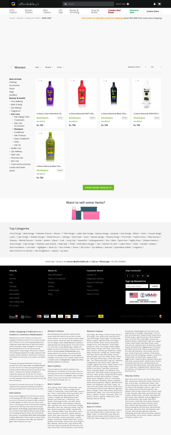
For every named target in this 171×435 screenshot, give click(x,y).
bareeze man (96, 352)
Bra (107, 240)
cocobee (149, 415)
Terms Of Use (93, 294)
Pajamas (71, 413)
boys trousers (129, 397)
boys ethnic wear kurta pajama (35, 415)
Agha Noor (119, 388)
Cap (98, 244)
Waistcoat (54, 423)
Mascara (108, 247)
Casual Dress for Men (70, 391)
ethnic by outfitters (73, 393)
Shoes (12, 88)
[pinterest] (138, 276)
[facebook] (128, 276)
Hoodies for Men (57, 403)
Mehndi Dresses (26, 240)
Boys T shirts (129, 379)
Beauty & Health (33, 18)
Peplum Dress (139, 237)
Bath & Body (16, 104)
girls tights (128, 349)
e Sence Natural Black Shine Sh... (114, 113)
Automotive (14, 294)
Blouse (57, 233)
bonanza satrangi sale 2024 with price (67, 425)
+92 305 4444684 (118, 261)
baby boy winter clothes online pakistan (141, 389)
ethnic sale (51, 425)
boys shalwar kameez (145, 381)
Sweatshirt (82, 240)
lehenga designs (139, 331)
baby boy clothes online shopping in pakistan (142, 386)
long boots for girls (152, 359)
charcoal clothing (58, 395)
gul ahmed (70, 417)
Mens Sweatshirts (69, 395)
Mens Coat (59, 407)
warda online (114, 368)
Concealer (30, 247)
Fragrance (137, 247)
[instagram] (133, 276)
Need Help (120, 4)
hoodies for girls (142, 341)
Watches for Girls (109, 244)
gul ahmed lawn (60, 399)
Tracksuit (50, 397)
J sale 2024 (71, 401)
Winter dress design (143, 339)
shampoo (18, 129)
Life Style (61, 11)
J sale (79, 387)
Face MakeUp (17, 101)
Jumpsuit (114, 233)
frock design (23, 409)
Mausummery (108, 390)
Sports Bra (122, 240)
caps (74, 376)
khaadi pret (109, 394)
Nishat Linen (117, 386)
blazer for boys (135, 391)
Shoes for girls (155, 353)
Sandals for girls (149, 361)
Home (12, 18)
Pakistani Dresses (44, 233)
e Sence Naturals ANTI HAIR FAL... (82, 113)
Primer (75, 247)
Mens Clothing (52, 387)
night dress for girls (142, 337)
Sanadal (143, 244)
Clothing (12, 82)
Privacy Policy (93, 290)
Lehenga (65, 237)
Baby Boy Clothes (132, 376)
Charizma (95, 396)
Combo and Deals (17, 167)
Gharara (13, 240)
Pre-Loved (13, 306)
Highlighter (42, 247)
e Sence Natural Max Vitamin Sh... (50, 166)
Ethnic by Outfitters (113, 392)
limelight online (74, 389)
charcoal (65, 389)
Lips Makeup (16, 151)
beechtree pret (91, 392)
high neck (151, 341)
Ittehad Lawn (110, 396)
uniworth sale (70, 399)
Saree (86, 237)
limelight (80, 405)
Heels (135, 244)
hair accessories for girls (154, 369)
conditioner (19, 132)
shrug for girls (151, 345)
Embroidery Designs (85, 244)
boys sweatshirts (155, 395)
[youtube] (148, 276)
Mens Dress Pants (62, 415)
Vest (77, 395)
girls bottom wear (136, 347)
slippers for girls (152, 357)
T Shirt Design (68, 233)
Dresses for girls (91, 410)
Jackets (47, 240)
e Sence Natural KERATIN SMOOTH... (146, 113)
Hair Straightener (42, 250)
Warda (89, 390)
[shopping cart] (159, 4)
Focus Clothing (78, 427)
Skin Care (15, 161)
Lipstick (55, 250)
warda (116, 394)
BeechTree (111, 388)
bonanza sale (104, 337)
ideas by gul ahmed (70, 407)
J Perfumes (55, 411)
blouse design (148, 333)
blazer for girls (135, 343)
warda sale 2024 (114, 337)
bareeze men (91, 346)
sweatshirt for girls (131, 341)
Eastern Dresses (109, 416)
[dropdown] (154, 4)
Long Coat (70, 240)
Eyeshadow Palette (122, 247)
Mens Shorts (73, 411)
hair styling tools (21, 116)
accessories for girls (149, 363)
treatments (19, 120)
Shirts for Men (72, 387)
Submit (155, 286)
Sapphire (102, 396)
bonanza (63, 417)
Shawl (72, 244)
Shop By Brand (95, 11)
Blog (50, 294)
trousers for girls (134, 353)
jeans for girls (137, 349)
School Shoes (56, 427)
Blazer (136, 233)
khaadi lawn (91, 372)
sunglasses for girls (143, 367)
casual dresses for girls (97, 412)
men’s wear (27, 365)
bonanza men (68, 421)
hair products (20, 135)
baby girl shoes (129, 357)
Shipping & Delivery (95, 279)
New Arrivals (15, 79)
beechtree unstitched (93, 376)
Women (20, 18)
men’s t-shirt (70, 373)
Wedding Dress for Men (71, 397)
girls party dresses (97, 416)
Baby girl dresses (102, 410)
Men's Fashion (54, 384)
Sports (12, 170)
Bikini (113, 240)
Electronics (14, 290)
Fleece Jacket (51, 407)
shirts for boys (138, 379)
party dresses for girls (36, 409)
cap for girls (150, 365)
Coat (62, 240)
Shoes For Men (62, 423)
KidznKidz (111, 410)
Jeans (12, 237)
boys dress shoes (155, 407)
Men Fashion (47, 11)
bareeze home (91, 378)
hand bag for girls (140, 369)
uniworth (51, 389)
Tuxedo (50, 391)
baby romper (143, 385)
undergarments (65, 360)
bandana (69, 376)
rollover (135, 417)
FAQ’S (89, 286)
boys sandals (143, 405)
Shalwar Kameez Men (69, 419)
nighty (73, 360)
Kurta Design (15, 244)
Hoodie (38, 240)
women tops (68, 347)
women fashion (40, 365)
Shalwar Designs (38, 237)
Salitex (101, 390)
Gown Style (76, 237)
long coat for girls (140, 345)
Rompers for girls (146, 335)
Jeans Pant (56, 413)
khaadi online (115, 348)
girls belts (133, 365)
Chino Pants (64, 413)
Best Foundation (17, 247)
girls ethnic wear (18, 417)
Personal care (17, 157)
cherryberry (128, 417)
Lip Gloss (64, 250)
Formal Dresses (62, 387)
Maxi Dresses (154, 237)
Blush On (53, 247)
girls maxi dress (149, 331)
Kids (11, 282)
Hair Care (15, 114)
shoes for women (54, 362)
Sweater (68, 409)
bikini (81, 360)
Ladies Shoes (125, 244)
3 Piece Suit (58, 389)
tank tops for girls (134, 335)
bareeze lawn (118, 390)
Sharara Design (112, 237)
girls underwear (144, 353)
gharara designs (100, 418)
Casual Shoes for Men (75, 423)
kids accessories (150, 409)
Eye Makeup (16, 107)
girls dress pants (137, 351)
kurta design (139, 333)
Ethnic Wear (56, 417)
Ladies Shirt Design (85, 233)
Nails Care (15, 154)
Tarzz (104, 392)
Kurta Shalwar (58, 421)
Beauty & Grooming (74, 11)
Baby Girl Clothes (94, 406)
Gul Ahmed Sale (58, 391)
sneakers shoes (152, 405)
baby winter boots (139, 409)
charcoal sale (58, 419)
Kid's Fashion (93, 403)
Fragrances (16, 111)
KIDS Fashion (13, 11)
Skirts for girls (147, 351)
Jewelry (152, 244)
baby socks (152, 411)
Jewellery (13, 95)
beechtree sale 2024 (101, 360)
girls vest (131, 345)
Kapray (99, 392)
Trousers (71, 415)
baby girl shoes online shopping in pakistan (138, 355)
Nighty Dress (135, 240)
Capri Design (22, 237)
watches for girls (155, 367)
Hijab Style (62, 244)
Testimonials (53, 290)
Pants (143, 233)
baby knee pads (137, 411)
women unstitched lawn (67, 351)
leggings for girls (147, 347)
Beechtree (105, 344)
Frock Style (126, 237)
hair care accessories (19, 124)
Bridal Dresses (53, 237)
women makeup (63, 355)
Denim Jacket (72, 405)
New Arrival (14, 298)
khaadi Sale (111, 358)
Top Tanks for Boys (149, 379)
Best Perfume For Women (21, 250)
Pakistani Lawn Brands (46, 244)
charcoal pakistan (68, 403)
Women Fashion (29, 11)
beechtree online (104, 341)
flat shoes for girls (140, 357)
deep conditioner (21, 138)
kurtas (50, 349)
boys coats (134, 393)
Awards (51, 282)
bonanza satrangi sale (58, 409)
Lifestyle (13, 286)
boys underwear (139, 397)
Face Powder (64, 247)
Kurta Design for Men (60, 401)
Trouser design (154, 233)
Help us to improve (56, 279)
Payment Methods (95, 282)
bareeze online (113, 366)
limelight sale (58, 397)
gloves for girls (141, 365)
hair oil (17, 145)
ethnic (65, 405)
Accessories (14, 85)
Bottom (61, 411)
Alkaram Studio (102, 388)
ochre (140, 417)
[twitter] (143, 276)
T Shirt (53, 393)
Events (51, 286)
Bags (11, 92)
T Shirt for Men (61, 393)
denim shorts (147, 401)
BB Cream (85, 247)
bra (77, 360)
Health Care (16, 148)
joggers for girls (129, 359)
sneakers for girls (140, 359)
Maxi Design (28, 233)
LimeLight (95, 390)
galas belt (145, 411)
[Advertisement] (85, 41)
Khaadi (89, 341)
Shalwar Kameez (150, 240)
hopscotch (157, 413)
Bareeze (103, 362)
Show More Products (98, 187)
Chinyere (102, 394)
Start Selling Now (16, 302)
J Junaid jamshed (138, 361)
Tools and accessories (21, 164)
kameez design (102, 233)
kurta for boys (133, 383)
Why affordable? (55, 275)
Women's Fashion (95, 331)
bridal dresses (69, 343)
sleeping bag (129, 413)
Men (11, 275)
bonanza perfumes (67, 427)
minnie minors (141, 415)
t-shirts (75, 347)
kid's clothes (16, 402)
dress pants (128, 403)
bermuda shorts (133, 399)
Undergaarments (96, 240)
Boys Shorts (152, 399)
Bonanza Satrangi (99, 398)
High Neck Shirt (57, 405)
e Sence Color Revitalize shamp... (50, 113)
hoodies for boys (136, 395)
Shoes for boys (133, 405)
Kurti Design (126, 233)
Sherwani (51, 399)
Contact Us (91, 275)
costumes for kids (130, 371)
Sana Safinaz (108, 386)
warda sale (101, 350)
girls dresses (13, 409)
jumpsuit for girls (110, 412)
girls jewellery (129, 369)
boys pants (155, 401)
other (16, 142)
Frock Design (15, 233)
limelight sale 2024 (110, 374)
